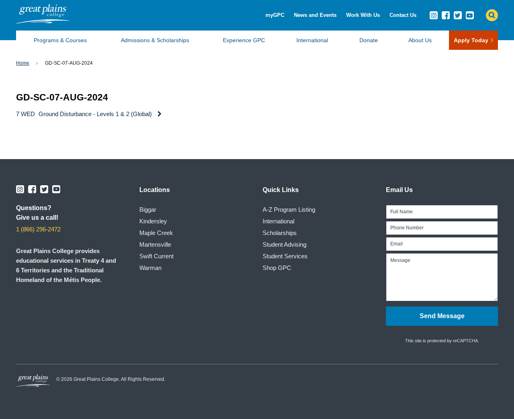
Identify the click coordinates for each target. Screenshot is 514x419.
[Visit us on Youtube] (470, 15)
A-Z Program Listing (289, 209)
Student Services (285, 256)
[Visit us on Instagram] (434, 15)
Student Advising (284, 244)
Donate (368, 40)
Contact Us (403, 15)
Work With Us (363, 15)
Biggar (147, 209)
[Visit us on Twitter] (458, 15)
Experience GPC (244, 40)
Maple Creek (156, 232)
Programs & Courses (60, 40)
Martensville (155, 244)
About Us (420, 40)
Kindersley (153, 221)
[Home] (42, 21)
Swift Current (156, 256)
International (312, 40)
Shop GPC (277, 267)
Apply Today (471, 40)
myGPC (274, 15)
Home (22, 63)
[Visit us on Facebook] (446, 15)
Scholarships (280, 232)
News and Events (315, 15)
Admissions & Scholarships (155, 40)
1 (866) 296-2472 (38, 229)
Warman (150, 267)
